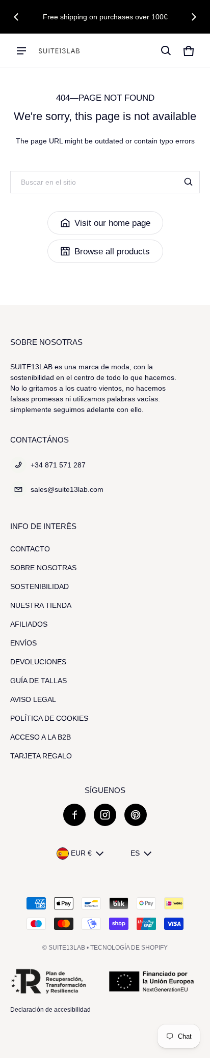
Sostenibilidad (39, 586)
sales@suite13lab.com (67, 489)
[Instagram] (105, 815)
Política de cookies (49, 718)
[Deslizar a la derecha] (194, 17)
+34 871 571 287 (58, 465)
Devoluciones (38, 662)
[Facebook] (74, 815)
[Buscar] (188, 182)
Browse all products (112, 251)
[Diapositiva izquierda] (16, 17)
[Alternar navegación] (21, 51)
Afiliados (28, 624)
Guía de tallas (38, 681)
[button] (166, 51)
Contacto (30, 549)
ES (135, 853)
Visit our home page (112, 223)
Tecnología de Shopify (129, 947)
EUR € (81, 853)
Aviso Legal (33, 699)
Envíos (23, 643)
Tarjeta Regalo (41, 756)
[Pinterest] (135, 815)
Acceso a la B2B (40, 737)
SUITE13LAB (66, 947)
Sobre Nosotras (43, 568)
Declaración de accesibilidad (50, 1009)
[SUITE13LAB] (59, 50)
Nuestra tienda (40, 605)
